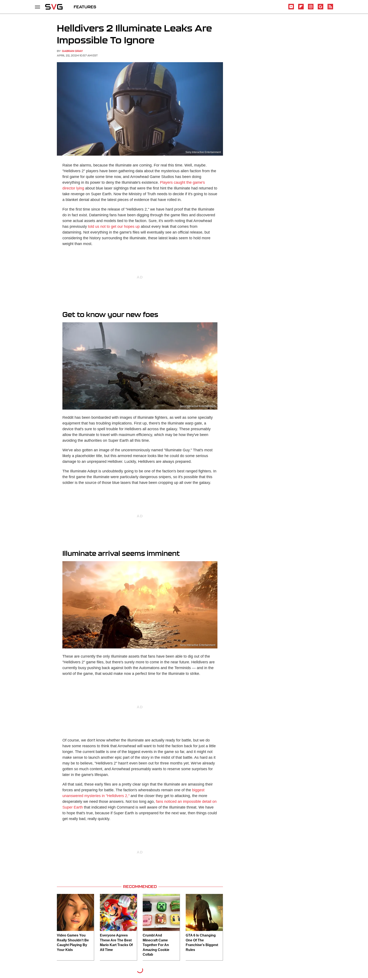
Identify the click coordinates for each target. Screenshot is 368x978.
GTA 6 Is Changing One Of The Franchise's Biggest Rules (202, 942)
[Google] (320, 8)
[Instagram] (310, 8)
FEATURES (85, 6)
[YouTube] (291, 8)
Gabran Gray (72, 51)
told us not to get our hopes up (114, 226)
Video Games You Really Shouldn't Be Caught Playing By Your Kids (73, 942)
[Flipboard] (301, 8)
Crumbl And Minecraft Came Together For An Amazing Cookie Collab (156, 945)
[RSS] (330, 8)
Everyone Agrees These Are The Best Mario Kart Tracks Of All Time (116, 942)
